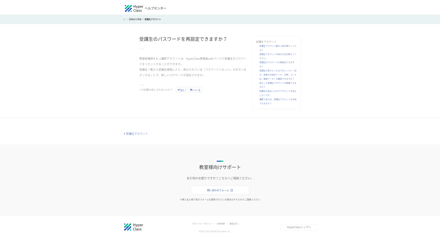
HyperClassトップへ (299, 227)
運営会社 (233, 224)
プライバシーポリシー (202, 224)
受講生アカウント (153, 19)
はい (183, 89)
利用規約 (221, 224)
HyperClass (120, 19)
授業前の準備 (135, 19)
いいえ (196, 89)
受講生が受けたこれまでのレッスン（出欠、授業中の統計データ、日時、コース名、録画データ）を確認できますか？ (277, 75)
